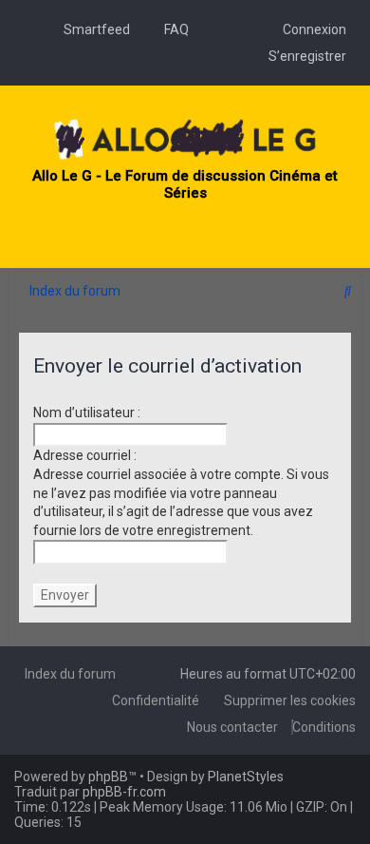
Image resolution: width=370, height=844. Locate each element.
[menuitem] (91, 29)
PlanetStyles (246, 776)
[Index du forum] (185, 140)
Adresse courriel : (85, 455)
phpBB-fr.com (124, 791)
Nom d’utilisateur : (86, 412)
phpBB (108, 776)
